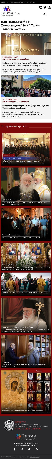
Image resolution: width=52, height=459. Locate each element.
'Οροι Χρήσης (35, 457)
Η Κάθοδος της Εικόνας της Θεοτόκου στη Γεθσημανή (21, 237)
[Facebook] (37, 7)
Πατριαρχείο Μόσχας (9, 290)
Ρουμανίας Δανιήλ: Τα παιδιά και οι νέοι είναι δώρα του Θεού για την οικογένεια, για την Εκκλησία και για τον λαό (26, 268)
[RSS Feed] (49, 7)
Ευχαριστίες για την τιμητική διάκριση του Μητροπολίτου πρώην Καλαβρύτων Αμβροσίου (24, 203)
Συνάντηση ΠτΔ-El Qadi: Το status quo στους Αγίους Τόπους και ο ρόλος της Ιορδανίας (24, 365)
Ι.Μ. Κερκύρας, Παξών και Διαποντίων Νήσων (17, 327)
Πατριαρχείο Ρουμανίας (10, 265)
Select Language (28, 2)
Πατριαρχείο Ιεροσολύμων (11, 235)
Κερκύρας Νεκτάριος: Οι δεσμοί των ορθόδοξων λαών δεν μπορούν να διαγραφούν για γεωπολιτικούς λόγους (26, 330)
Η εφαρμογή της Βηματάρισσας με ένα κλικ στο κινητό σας (22, 410)
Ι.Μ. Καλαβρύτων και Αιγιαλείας (13, 200)
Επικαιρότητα (6, 362)
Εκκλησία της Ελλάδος (12, 158)
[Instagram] (40, 7)
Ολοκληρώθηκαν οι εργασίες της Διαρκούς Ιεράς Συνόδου (23, 161)
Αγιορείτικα (6, 408)
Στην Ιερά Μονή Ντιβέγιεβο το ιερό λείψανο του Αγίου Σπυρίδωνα (25, 292)
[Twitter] (45, 7)
